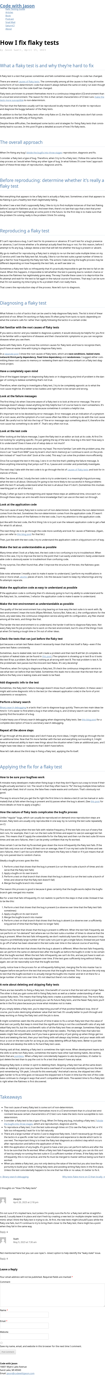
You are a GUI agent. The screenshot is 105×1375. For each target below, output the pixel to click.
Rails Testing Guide (15, 9)
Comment (5, 1281)
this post (46, 656)
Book (8, 15)
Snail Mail (10, 22)
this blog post (24, 534)
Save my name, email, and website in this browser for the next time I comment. (41, 1346)
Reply (3, 1231)
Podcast (9, 18)
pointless (19, 1056)
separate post (11, 353)
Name (4, 1310)
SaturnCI (9, 25)
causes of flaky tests (28, 81)
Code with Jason (17, 6)
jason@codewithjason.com (20, 1373)
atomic (23, 576)
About (8, 28)
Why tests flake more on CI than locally (83, 1176)
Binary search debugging (13, 707)
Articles (9, 12)
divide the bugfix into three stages (44, 152)
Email (3, 1321)
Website (4, 1331)
